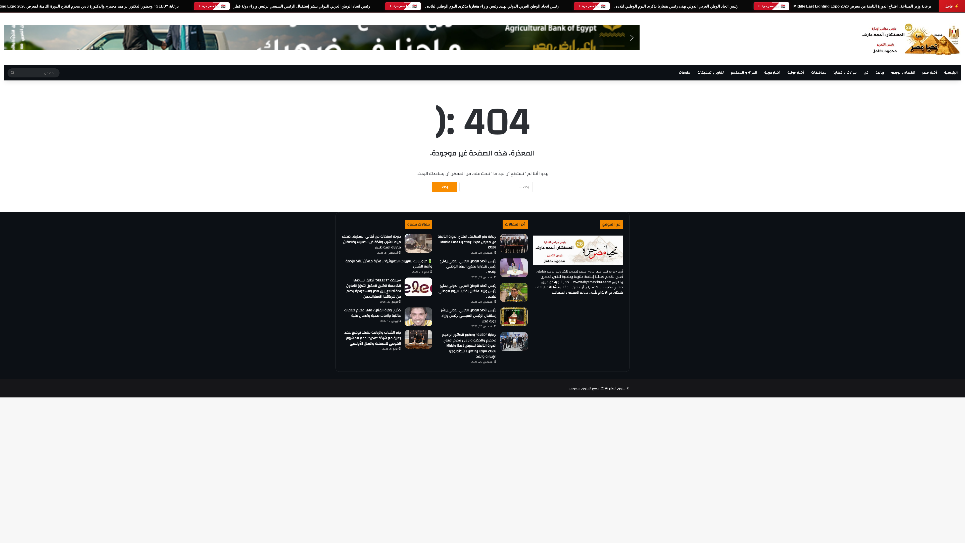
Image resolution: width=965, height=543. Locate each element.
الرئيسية (951, 73)
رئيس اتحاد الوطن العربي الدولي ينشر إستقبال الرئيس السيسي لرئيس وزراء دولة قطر (302, 6)
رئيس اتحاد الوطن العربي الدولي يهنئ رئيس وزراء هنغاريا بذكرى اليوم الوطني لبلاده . (492, 6)
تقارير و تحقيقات (710, 73)
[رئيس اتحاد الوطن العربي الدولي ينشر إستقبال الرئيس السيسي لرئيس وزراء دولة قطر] (514, 316)
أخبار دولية (795, 73)
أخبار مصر (929, 73)
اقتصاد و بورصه (903, 73)
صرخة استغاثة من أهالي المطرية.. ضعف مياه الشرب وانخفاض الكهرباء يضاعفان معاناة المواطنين (371, 242)
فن (866, 73)
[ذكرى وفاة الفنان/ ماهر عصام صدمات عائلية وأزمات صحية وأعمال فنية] (418, 316)
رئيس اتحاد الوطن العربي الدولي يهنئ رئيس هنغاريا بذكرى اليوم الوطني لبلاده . (676, 6)
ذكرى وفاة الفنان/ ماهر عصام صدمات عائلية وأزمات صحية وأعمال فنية (372, 313)
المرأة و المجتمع (744, 73)
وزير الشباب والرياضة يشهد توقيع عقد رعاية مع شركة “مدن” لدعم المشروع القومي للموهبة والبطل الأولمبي (373, 338)
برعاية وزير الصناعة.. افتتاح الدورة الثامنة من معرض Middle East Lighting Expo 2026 (862, 6)
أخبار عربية (772, 73)
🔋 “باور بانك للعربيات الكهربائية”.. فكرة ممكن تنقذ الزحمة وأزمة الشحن (389, 264)
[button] (12, 38)
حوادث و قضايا (845, 73)
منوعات (684, 73)
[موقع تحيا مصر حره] (911, 39)
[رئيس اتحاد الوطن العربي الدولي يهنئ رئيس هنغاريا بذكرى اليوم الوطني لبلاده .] (514, 267)
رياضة (880, 73)
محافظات (819, 73)
